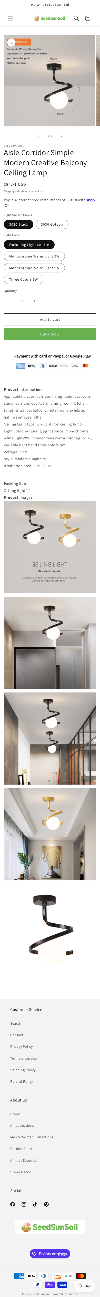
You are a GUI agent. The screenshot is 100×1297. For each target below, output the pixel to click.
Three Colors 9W (23, 279)
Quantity (10, 291)
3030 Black (18, 224)
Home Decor (20, 1172)
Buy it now (50, 334)
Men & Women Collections (32, 1137)
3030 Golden (52, 224)
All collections (22, 1125)
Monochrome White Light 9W (34, 267)
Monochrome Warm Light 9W (34, 256)
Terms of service (23, 1058)
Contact (16, 1035)
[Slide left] (38, 136)
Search (16, 1023)
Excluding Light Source (29, 244)
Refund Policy (21, 1081)
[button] (10, 18)
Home (15, 1114)
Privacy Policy (21, 1046)
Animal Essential (24, 1160)
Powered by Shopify (65, 1294)
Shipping (9, 191)
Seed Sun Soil (42, 1294)
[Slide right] (61, 136)
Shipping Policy (23, 1070)
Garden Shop (21, 1148)
